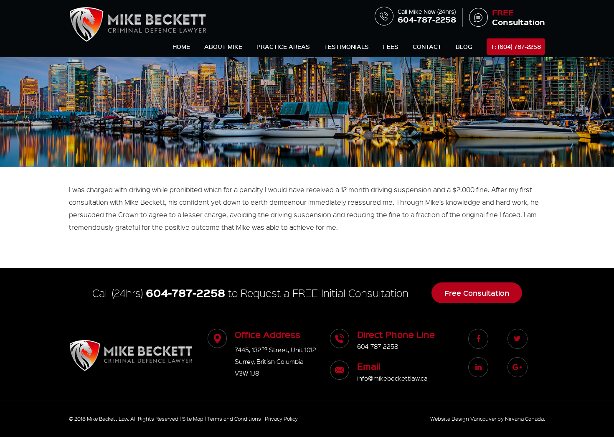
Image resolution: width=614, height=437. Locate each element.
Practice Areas (283, 47)
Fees (390, 47)
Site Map (192, 418)
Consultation (518, 17)
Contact (427, 47)
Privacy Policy (281, 418)
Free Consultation (476, 293)
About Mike (223, 47)
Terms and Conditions (234, 418)
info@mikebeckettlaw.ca (392, 378)
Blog (464, 47)
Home (181, 47)
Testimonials (346, 47)
